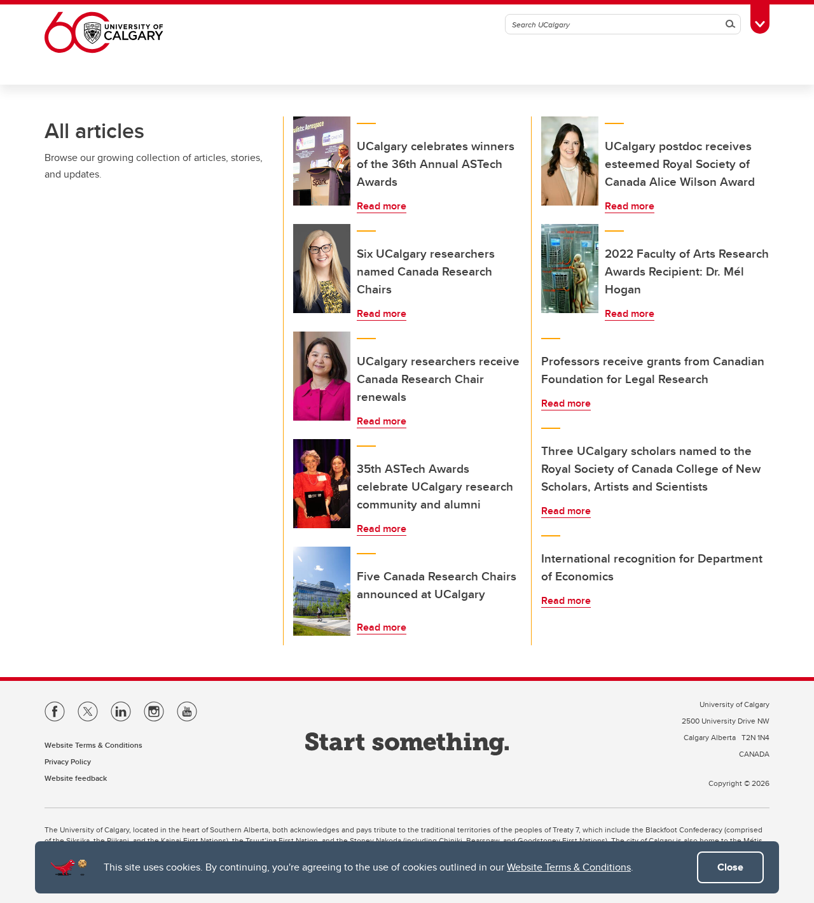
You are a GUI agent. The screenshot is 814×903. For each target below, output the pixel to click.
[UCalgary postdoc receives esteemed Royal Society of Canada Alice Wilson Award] (569, 161)
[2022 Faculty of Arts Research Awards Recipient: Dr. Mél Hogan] (569, 268)
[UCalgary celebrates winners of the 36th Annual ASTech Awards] (321, 161)
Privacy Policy (68, 761)
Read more (381, 206)
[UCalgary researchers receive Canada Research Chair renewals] (321, 376)
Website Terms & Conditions (569, 867)
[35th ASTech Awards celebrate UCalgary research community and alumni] (321, 483)
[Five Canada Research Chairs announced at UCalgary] (321, 591)
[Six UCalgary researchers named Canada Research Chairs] (321, 268)
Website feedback (76, 778)
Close (730, 867)
